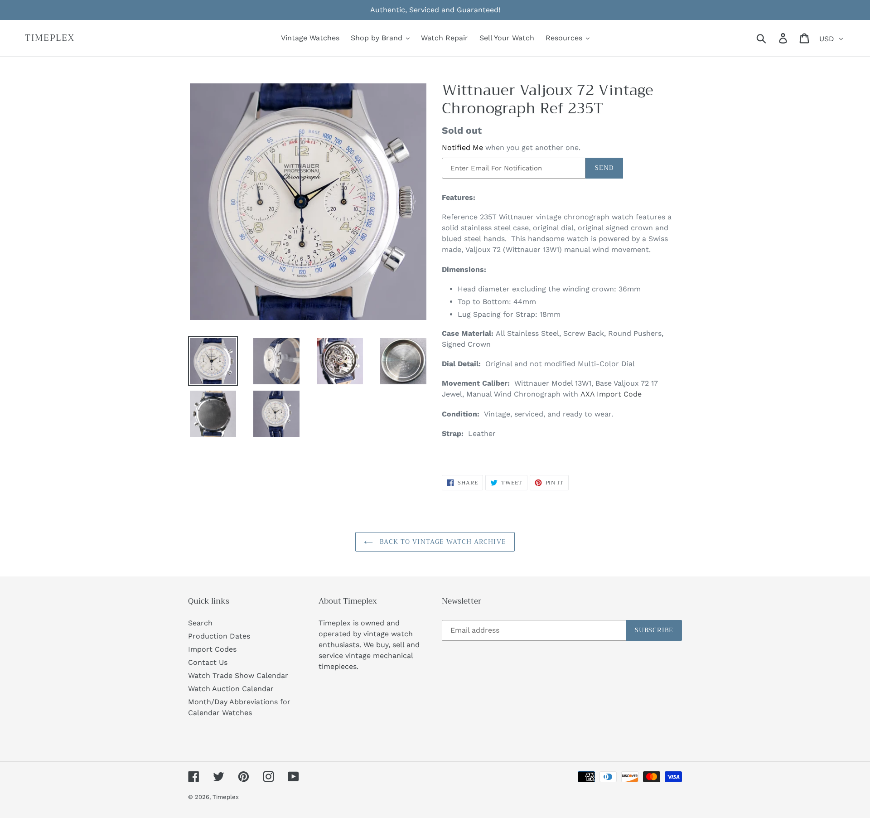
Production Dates (219, 636)
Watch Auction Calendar (231, 688)
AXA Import (600, 394)
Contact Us (207, 662)
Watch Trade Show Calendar (238, 675)
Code (631, 394)
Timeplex (50, 38)
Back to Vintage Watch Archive (441, 541)
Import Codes (212, 649)
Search (200, 623)
